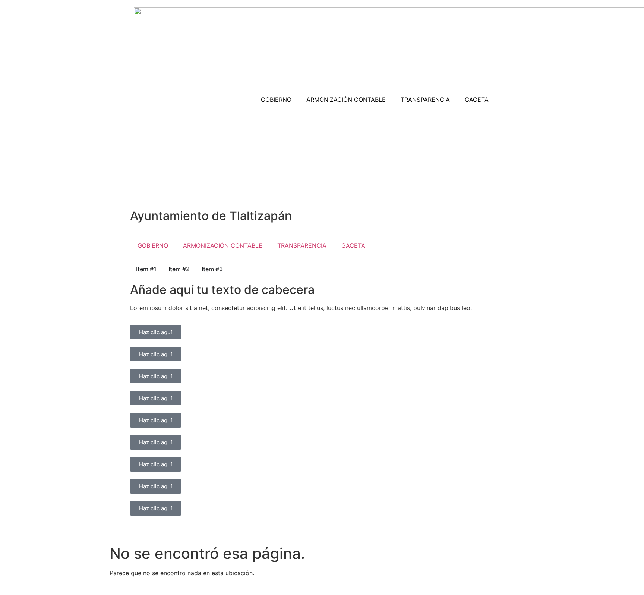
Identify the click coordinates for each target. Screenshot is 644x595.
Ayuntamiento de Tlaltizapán (211, 216)
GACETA (477, 99)
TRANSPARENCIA (425, 99)
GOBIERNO (276, 99)
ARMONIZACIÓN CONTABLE (346, 99)
